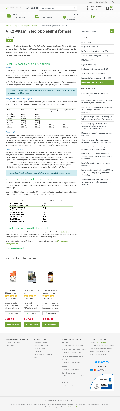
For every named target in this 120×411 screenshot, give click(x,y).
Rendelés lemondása (41, 345)
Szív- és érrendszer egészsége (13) (94, 56)
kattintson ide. (73, 407)
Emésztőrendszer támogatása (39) (94, 51)
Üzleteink (90, 2)
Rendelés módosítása (41, 342)
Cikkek (9, 40)
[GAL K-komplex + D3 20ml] (32, 276)
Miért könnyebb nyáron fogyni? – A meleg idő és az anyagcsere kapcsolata (96, 101)
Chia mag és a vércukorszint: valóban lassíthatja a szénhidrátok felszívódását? (96, 141)
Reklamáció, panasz (40, 348)
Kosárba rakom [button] (14, 325)
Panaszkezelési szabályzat (43, 354)
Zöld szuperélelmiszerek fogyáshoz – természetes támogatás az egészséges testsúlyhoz (96, 182)
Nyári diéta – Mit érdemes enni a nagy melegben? (95, 95)
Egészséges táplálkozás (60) (92, 82)
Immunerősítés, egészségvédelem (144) (96, 78)
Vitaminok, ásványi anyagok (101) (93, 73)
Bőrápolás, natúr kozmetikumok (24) (95, 69)
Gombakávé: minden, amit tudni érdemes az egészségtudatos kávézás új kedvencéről (96, 109)
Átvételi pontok (11, 345)
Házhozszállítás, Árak (13, 342)
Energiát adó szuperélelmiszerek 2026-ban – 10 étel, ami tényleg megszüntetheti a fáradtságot (97, 172)
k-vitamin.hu (65, 232)
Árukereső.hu (102, 366)
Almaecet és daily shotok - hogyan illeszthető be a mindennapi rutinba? (94, 148)
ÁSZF (35, 357)
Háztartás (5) (86, 42)
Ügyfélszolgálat (101, 2)
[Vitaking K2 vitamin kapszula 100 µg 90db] (50, 276)
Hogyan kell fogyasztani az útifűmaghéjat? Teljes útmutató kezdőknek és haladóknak (97, 118)
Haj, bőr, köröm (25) (88, 65)
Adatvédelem (38, 351)
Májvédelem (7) (87, 60)
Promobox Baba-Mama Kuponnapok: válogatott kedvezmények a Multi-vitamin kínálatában (96, 156)
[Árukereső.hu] (102, 363)
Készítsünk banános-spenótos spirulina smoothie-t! (95, 164)
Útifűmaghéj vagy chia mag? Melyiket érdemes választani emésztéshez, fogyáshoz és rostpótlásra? (95, 126)
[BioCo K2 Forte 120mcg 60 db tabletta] (13, 276)
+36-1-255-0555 (101, 342)
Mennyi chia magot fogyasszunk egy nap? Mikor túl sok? (96, 134)
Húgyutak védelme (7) (89, 47)
